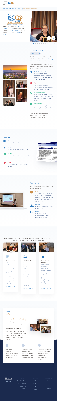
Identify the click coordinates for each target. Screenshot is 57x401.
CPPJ (11, 28)
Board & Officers (21, 380)
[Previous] (49, 38)
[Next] (53, 38)
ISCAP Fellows (22, 383)
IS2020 (18, 32)
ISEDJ (22, 26)
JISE (19, 26)
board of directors (11, 324)
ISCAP (48, 380)
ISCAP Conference (15, 30)
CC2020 (5, 34)
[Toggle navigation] (52, 3)
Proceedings (35, 53)
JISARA (5, 28)
